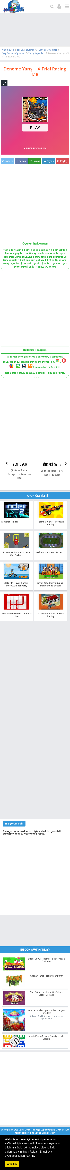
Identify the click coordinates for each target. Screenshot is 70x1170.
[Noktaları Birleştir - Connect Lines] (16, 609)
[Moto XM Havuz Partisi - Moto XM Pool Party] (16, 578)
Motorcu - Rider (9, 521)
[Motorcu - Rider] (16, 517)
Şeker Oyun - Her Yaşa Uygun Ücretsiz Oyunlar (41, 1129)
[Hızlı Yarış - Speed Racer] (50, 548)
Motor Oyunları (48, 49)
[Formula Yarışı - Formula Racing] (50, 517)
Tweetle (9, 161)
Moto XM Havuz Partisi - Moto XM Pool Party (16, 584)
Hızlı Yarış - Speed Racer (49, 552)
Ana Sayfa (8, 49)
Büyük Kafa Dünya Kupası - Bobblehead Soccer (51, 584)
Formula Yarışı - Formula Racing (51, 523)
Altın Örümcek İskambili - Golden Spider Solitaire (46, 993)
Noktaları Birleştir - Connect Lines (17, 615)
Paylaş (22, 161)
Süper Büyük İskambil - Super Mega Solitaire (46, 960)
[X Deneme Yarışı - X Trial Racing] (50, 609)
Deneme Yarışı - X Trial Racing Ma (35, 71)
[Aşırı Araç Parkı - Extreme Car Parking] (16, 548)
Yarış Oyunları (37, 53)
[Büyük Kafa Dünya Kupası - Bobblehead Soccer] (50, 578)
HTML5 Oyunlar (26, 49)
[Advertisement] (35, 30)
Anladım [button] (12, 1163)
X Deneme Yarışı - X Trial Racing (51, 615)
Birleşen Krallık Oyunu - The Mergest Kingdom (46, 1012)
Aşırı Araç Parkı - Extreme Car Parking (16, 553)
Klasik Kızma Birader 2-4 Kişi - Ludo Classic (46, 1037)
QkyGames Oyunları (13, 53)
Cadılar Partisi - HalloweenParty (46, 975)
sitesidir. (51, 1132)
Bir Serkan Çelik (43, 1132)
